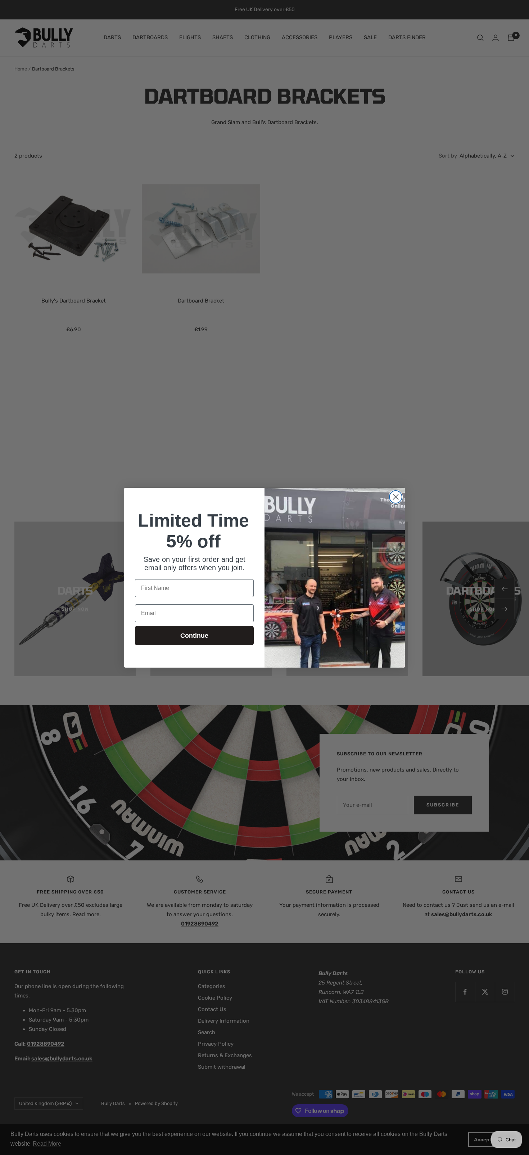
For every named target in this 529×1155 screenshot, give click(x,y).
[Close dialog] (395, 497)
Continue (194, 635)
